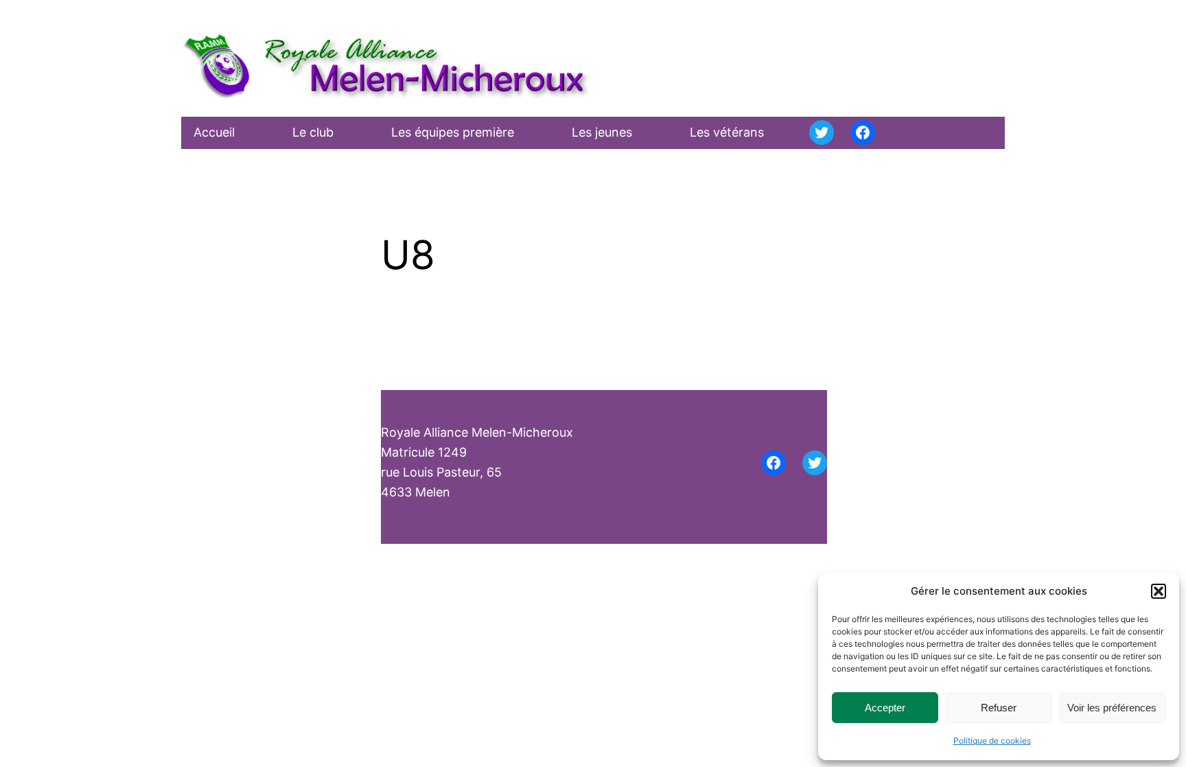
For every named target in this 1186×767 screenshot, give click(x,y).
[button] (1158, 591)
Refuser (998, 707)
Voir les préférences (1111, 707)
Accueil (214, 132)
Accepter (885, 707)
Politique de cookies (992, 740)
